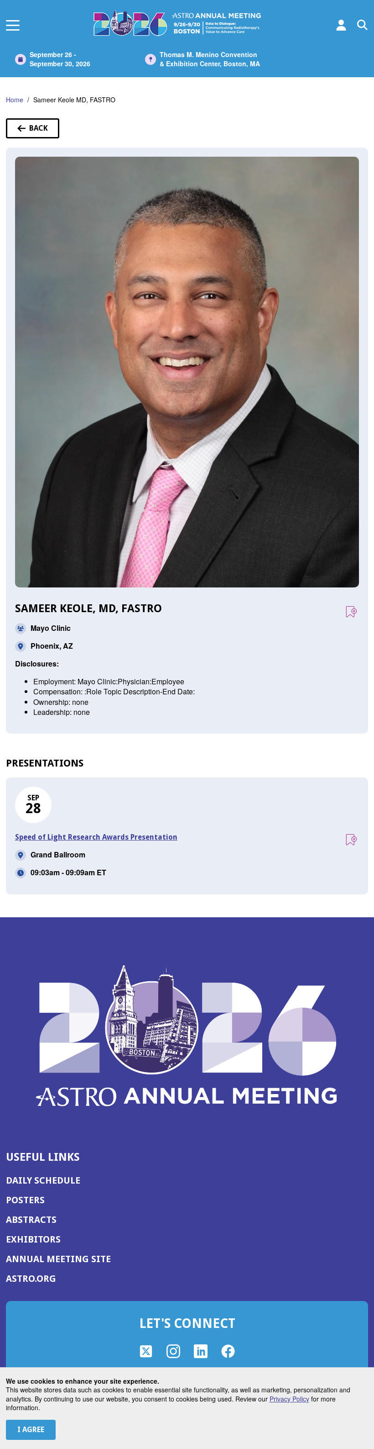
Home (14, 99)
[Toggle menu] (13, 25)
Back (44, 131)
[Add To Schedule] (351, 612)
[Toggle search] (362, 25)
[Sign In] (341, 25)
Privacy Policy (289, 1398)
